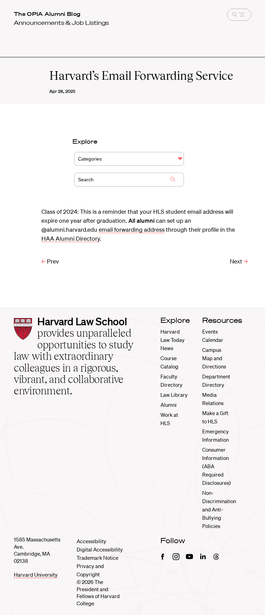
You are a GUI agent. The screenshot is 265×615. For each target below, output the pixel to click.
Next (237, 261)
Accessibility (91, 541)
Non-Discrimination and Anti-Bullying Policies (219, 509)
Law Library (174, 394)
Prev (52, 261)
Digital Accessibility (100, 549)
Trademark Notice (97, 557)
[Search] (172, 180)
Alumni (168, 404)
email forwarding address (132, 229)
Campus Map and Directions (214, 358)
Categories (90, 159)
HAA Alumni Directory (70, 238)
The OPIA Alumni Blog (47, 13)
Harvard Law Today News (172, 340)
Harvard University (36, 574)
